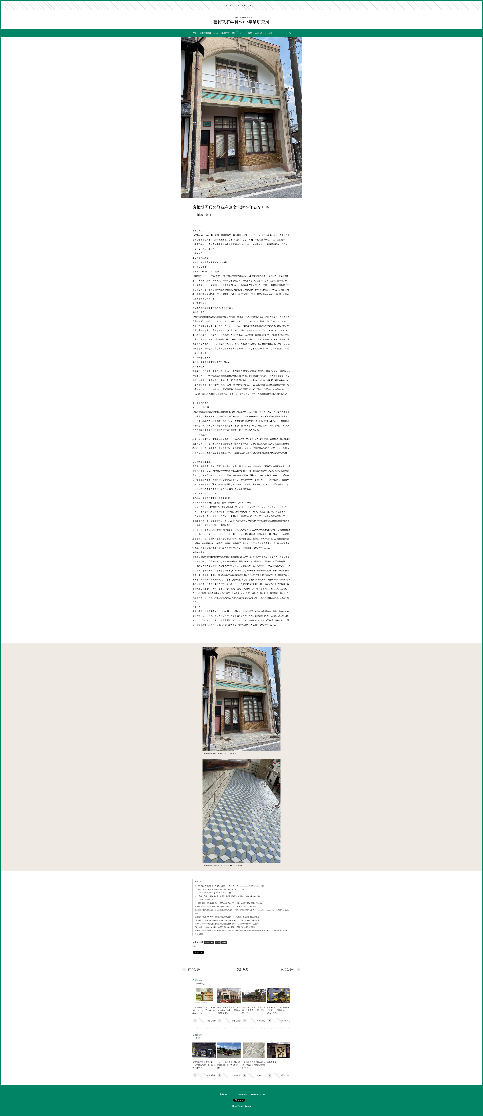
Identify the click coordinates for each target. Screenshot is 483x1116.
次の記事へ (288, 969)
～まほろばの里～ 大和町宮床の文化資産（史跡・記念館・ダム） (253, 1010)
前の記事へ (195, 969)
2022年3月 (209, 942)
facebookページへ (258, 1094)
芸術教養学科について (209, 33)
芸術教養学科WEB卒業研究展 (241, 20)
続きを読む (211, 1021)
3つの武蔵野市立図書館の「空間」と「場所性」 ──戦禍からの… (278, 1010)
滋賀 (224, 942)
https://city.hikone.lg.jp (207, 893)
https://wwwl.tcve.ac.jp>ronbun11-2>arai (220, 906)
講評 (250, 33)
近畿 (218, 942)
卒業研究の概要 (228, 33)
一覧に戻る (241, 969)
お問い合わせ (260, 33)
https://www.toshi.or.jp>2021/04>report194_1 (219, 927)
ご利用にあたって (225, 1094)
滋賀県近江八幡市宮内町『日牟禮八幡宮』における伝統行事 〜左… (203, 1065)
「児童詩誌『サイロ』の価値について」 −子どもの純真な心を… (203, 1010)
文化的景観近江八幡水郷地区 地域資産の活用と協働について (253, 1065)
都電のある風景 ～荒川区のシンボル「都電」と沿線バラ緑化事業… (228, 1010)
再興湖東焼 (271, 1062)
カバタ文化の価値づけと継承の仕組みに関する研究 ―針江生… (228, 1065)
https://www (262, 910)
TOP (195, 33)
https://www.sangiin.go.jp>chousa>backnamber (221, 920)
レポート (241, 33)
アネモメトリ (241, 1094)
